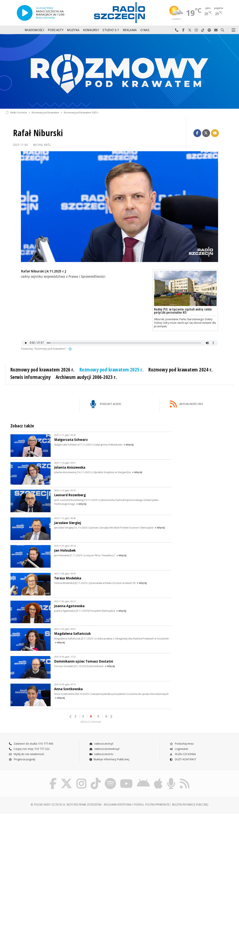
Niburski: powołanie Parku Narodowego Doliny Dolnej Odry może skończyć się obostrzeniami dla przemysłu (185, 322)
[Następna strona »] (111, 716)
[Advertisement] (62, 844)
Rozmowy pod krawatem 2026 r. (42, 369)
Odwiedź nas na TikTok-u (203, 30)
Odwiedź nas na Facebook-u (183, 30)
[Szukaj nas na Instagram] (81, 778)
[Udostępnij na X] (206, 133)
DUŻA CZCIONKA (185, 754)
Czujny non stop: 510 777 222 (31, 749)
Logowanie (181, 749)
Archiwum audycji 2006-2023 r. (86, 377)
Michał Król (42, 145)
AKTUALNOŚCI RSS (191, 404)
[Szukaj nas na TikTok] (96, 778)
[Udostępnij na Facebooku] (197, 133)
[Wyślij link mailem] (215, 133)
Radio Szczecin (18, 112)
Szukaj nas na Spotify (209, 30)
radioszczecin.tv (103, 754)
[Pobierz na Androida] (143, 778)
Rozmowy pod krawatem (45, 112)
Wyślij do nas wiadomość (216, 30)
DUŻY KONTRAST (185, 759)
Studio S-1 (111, 30)
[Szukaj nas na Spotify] (110, 778)
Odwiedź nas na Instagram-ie (196, 30)
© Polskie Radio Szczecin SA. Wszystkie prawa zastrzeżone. (66, 805)
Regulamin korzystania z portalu (124, 805)
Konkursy (91, 30)
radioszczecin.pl (103, 743)
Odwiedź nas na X (190, 30)
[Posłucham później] (70, 348)
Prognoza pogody (24, 759)
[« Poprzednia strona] (70, 716)
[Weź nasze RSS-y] (185, 778)
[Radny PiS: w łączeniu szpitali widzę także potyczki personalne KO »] (185, 288)
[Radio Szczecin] (119, 12)
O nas (145, 30)
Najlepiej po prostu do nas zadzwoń (176, 30)
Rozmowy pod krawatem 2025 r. (81, 112)
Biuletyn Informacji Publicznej (111, 759)
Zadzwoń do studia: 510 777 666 (33, 743)
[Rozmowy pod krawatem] (119, 71)
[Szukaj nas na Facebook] (53, 778)
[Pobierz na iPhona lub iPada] (158, 778)
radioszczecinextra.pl (106, 749)
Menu (233, 30)
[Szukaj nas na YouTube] (126, 778)
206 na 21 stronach (90, 721)
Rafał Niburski (38, 133)
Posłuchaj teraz (184, 743)
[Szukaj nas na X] (66, 778)
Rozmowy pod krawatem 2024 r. (180, 369)
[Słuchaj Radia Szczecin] (24, 13)
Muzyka (73, 30)
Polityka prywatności (157, 805)
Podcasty (55, 30)
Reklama (130, 30)
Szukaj (222, 30)
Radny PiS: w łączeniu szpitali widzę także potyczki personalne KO (183, 311)
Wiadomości (34, 30)
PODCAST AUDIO (110, 404)
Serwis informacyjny (30, 377)
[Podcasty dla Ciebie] (171, 778)
